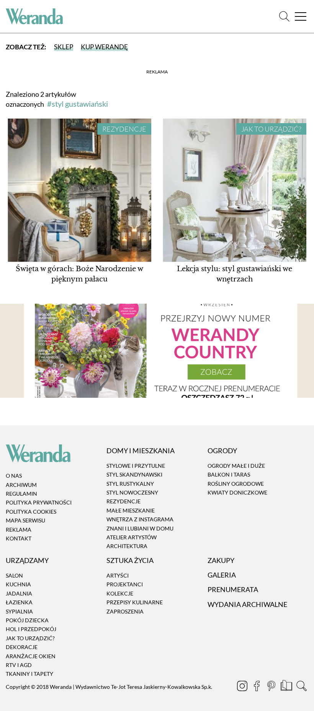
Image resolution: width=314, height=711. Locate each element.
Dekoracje (22, 647)
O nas (14, 476)
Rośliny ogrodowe (236, 483)
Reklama (18, 529)
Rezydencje (124, 129)
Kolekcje (119, 593)
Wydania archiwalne (247, 604)
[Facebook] (257, 687)
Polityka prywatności (39, 502)
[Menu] (300, 16)
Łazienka (19, 602)
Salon (14, 575)
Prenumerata (233, 590)
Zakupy (221, 560)
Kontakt (18, 538)
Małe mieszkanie (130, 510)
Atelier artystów (131, 537)
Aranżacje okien (31, 656)
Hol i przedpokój (31, 629)
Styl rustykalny (130, 483)
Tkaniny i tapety (29, 674)
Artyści (117, 575)
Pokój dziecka (27, 620)
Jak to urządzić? (271, 129)
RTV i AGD (19, 665)
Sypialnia (19, 611)
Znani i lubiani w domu (139, 528)
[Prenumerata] (287, 687)
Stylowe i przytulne (135, 465)
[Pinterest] (272, 687)
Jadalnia (19, 593)
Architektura (126, 546)
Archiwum (21, 485)
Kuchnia (18, 584)
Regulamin (21, 493)
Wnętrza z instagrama (139, 519)
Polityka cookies (31, 511)
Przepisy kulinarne (134, 602)
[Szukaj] (284, 16)
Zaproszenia (125, 611)
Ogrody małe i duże (236, 465)
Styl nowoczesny (132, 492)
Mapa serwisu (25, 520)
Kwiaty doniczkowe (237, 492)
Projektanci (124, 584)
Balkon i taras (229, 474)
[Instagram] (243, 687)
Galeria (222, 575)
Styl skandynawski (134, 474)
